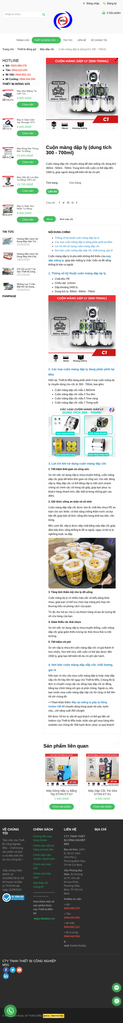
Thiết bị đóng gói (45, 40)
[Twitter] (63, 202)
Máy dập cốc (47, 49)
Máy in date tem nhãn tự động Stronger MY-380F (26, 208)
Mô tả (50, 219)
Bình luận (66, 219)
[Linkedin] (68, 202)
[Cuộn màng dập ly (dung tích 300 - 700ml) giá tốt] (72, 202)
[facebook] (6, 970)
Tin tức (68, 40)
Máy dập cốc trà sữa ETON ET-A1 (102, 792)
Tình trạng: (52, 182)
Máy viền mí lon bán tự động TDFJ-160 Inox (28, 180)
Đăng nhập (93, 3)
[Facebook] (59, 202)
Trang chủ (22, 40)
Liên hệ (52, 191)
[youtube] (19, 970)
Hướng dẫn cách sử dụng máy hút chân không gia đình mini (27, 256)
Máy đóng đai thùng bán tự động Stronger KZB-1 (27, 151)
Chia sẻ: (50, 202)
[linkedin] (6, 976)
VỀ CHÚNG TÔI (99, 40)
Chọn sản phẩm (62, 806)
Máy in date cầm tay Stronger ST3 (26, 121)
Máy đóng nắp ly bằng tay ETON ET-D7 (61, 792)
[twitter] (13, 970)
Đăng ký (112, 3)
